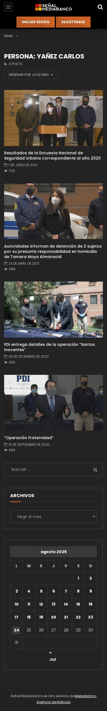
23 (90, 617)
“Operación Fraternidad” (29, 438)
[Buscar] (100, 7)
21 (66, 617)
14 (66, 604)
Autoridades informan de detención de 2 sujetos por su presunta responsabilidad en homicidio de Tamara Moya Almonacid (53, 251)
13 (53, 604)
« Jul (52, 653)
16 (90, 604)
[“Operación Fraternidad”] (53, 403)
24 (16, 630)
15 (78, 604)
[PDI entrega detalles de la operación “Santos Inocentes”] (53, 310)
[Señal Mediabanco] (53, 7)
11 (28, 604)
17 (16, 617)
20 (53, 617)
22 (78, 617)
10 (17, 604)
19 (41, 617)
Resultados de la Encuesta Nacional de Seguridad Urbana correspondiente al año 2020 (52, 155)
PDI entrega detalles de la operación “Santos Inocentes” (49, 347)
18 (29, 617)
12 (41, 604)
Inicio (8, 35)
